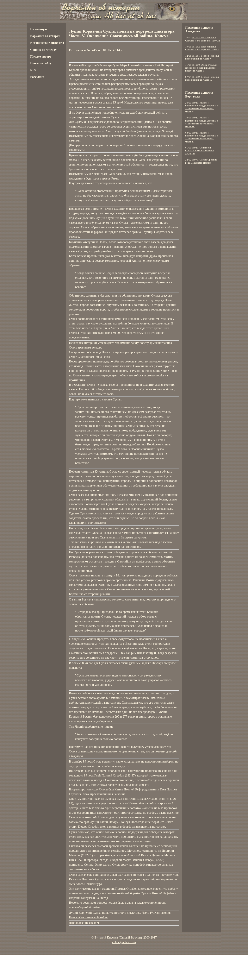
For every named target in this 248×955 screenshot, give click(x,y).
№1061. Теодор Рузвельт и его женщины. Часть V (202, 57)
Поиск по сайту (41, 63)
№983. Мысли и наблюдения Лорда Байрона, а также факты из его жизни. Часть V (201, 107)
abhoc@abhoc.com (124, 942)
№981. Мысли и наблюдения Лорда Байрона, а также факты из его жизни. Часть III (201, 137)
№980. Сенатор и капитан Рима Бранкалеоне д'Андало (199, 150)
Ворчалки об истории (45, 36)
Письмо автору (40, 56)
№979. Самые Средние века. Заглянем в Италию (201, 161)
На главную (38, 29)
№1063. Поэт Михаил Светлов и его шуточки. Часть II (202, 39)
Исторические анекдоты (47, 42)
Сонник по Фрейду (43, 49)
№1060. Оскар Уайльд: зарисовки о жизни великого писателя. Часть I (201, 68)
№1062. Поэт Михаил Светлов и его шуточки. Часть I (202, 48)
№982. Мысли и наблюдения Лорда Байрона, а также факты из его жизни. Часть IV (201, 122)
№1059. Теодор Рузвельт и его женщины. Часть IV (202, 78)
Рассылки (37, 77)
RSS (33, 70)
